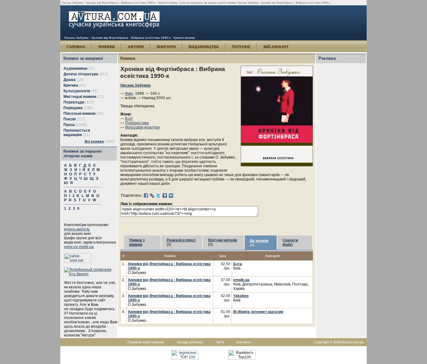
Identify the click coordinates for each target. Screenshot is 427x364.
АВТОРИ (136, 47)
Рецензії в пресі (181, 240)
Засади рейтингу (190, 342)
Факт (129, 93)
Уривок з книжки (137, 242)
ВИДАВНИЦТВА (204, 47)
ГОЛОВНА (76, 47)
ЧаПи (220, 342)
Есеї (129, 118)
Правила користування (146, 342)
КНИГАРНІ (166, 47)
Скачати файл (290, 242)
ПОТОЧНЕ (241, 47)
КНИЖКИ (106, 47)
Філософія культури (142, 127)
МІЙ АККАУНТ (276, 47)
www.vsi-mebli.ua (79, 247)
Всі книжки (94, 141)
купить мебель (77, 229)
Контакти (244, 342)
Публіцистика (137, 123)
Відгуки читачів (222, 240)
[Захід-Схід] (78, 262)
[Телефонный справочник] (90, 274)
